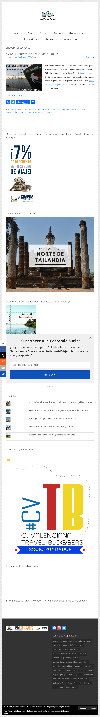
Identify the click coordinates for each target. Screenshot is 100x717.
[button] (50, 341)
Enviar (50, 374)
